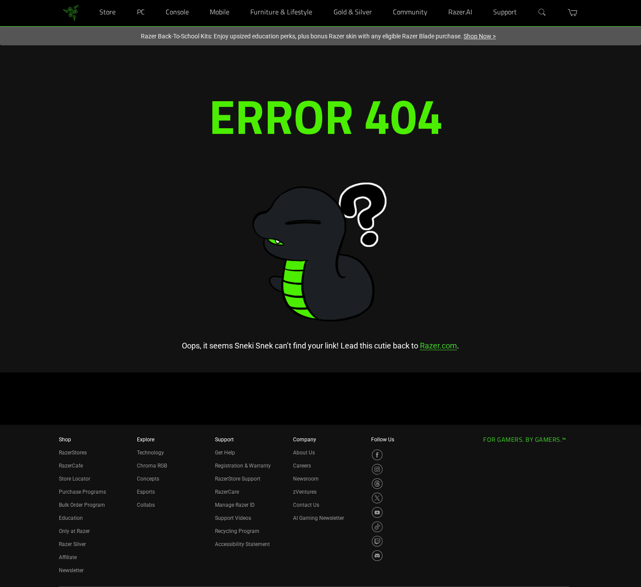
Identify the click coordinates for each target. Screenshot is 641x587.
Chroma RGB (152, 466)
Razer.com (438, 345)
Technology (150, 453)
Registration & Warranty (243, 466)
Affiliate (68, 557)
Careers (302, 466)
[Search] (542, 12)
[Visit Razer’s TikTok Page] (377, 527)
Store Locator (74, 479)
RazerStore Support (237, 479)
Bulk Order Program (82, 505)
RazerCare (227, 492)
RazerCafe (71, 466)
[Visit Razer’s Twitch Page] (377, 541)
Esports (146, 492)
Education (71, 518)
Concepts (148, 479)
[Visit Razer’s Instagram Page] (377, 469)
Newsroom (306, 479)
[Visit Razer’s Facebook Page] (377, 455)
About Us (304, 453)
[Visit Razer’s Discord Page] (377, 555)
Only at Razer (74, 531)
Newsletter (71, 570)
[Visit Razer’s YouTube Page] (377, 512)
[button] (573, 12)
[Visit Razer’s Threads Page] (377, 484)
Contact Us (306, 505)
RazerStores (73, 453)
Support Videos (233, 518)
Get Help (225, 453)
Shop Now (480, 36)
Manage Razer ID (235, 505)
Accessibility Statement (242, 544)
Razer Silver (72, 544)
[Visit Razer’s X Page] (377, 498)
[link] (70, 12)
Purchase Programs (82, 492)
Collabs (146, 505)
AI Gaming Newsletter (318, 518)
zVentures (305, 492)
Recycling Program (237, 531)
